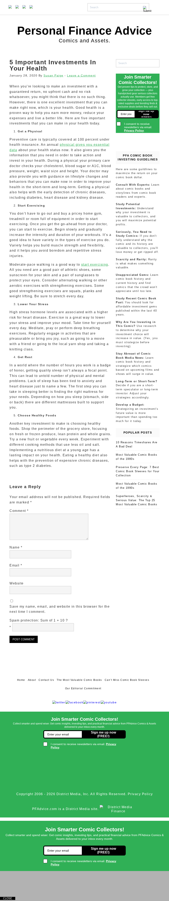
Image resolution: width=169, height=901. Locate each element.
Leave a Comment (81, 75)
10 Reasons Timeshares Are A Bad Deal (136, 444)
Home (21, 680)
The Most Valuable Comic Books (79, 680)
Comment (19, 511)
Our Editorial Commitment (83, 688)
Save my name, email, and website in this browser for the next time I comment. (59, 609)
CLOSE (7, 898)
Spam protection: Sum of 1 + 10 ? (38, 620)
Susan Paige (53, 75)
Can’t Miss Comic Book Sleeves (127, 680)
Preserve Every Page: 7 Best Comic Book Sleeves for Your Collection (138, 471)
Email (15, 565)
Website (16, 583)
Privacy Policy (140, 794)
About (32, 680)
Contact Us (46, 680)
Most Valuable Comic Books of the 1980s (136, 456)
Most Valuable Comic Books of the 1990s (136, 485)
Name (15, 547)
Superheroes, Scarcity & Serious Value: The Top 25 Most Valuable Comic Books (136, 500)
